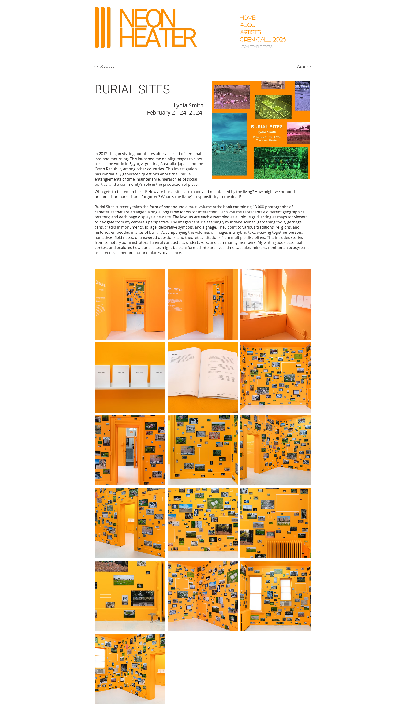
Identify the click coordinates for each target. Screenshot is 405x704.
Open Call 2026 (259, 39)
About (249, 24)
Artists (250, 32)
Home (247, 17)
